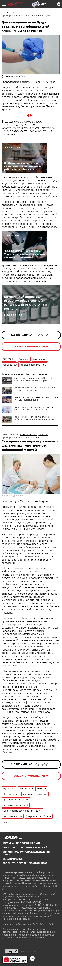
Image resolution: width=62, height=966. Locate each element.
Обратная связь (12, 858)
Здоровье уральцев (13, 495)
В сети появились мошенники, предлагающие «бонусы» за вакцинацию (36, 398)
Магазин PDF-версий (34, 847)
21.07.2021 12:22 (9, 12)
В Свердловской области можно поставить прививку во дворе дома (34, 389)
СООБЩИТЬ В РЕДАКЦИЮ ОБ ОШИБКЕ (24, 863)
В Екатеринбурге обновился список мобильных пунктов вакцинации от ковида (34, 418)
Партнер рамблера (28, 951)
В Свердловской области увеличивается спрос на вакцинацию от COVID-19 (33, 408)
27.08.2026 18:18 (10, 434)
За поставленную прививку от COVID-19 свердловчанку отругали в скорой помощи (34, 379)
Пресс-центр (10, 847)
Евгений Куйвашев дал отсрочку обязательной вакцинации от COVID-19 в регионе (25, 302)
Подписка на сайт (28, 843)
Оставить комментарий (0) (31, 346)
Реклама (8, 843)
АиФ (24, 76)
